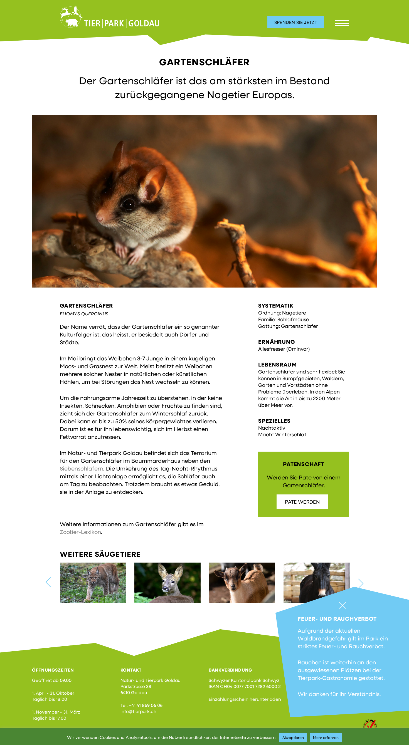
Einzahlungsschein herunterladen (245, 699)
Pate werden (302, 501)
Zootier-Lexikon (80, 531)
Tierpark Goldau (109, 17)
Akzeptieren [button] (293, 737)
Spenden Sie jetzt (295, 22)
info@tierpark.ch (138, 711)
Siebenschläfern (81, 468)
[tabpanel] (204, 201)
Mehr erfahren (326, 737)
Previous (50, 582)
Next (358, 583)
